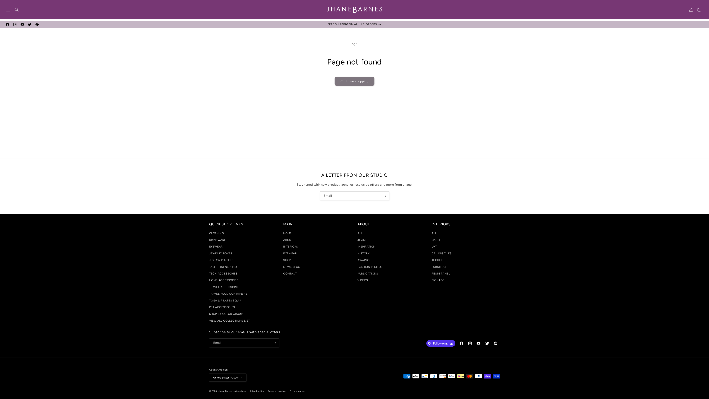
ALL (360, 233)
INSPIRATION (366, 246)
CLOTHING (216, 233)
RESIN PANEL (441, 273)
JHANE (362, 240)
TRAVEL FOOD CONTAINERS (228, 293)
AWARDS (363, 260)
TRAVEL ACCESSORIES (224, 287)
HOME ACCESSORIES (223, 280)
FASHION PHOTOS (370, 267)
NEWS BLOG (291, 267)
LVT (434, 246)
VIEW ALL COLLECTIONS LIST (229, 320)
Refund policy (256, 391)
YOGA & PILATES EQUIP (225, 300)
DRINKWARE (217, 240)
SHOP (287, 260)
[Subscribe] (385, 195)
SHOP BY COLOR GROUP (226, 314)
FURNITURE (439, 267)
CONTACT (290, 273)
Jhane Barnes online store (232, 391)
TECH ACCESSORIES (223, 273)
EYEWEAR (216, 246)
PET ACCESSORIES (222, 307)
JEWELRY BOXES (220, 253)
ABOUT (288, 240)
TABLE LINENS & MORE (224, 267)
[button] (8, 9)
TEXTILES (438, 260)
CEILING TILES (442, 253)
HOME (287, 233)
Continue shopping (354, 81)
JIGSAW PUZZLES (221, 260)
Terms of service (277, 391)
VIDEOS (362, 280)
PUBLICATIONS (367, 273)
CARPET (437, 240)
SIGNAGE (438, 280)
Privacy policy (297, 391)
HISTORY (363, 253)
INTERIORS (290, 246)
